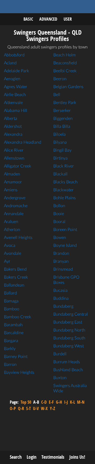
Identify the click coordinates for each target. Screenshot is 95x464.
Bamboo (11, 309)
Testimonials (52, 457)
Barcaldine (13, 333)
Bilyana (60, 142)
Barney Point (15, 356)
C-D (44, 402)
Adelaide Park (16, 71)
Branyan (61, 261)
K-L (72, 402)
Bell (56, 95)
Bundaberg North (69, 330)
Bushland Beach (68, 370)
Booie (58, 214)
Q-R (21, 408)
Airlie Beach (15, 95)
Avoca (9, 245)
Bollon (59, 206)
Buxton (59, 378)
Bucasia (60, 290)
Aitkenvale (13, 103)
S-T (28, 408)
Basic (28, 19)
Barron (10, 364)
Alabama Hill (15, 110)
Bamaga (11, 301)
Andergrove (14, 198)
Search (16, 457)
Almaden (12, 174)
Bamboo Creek (17, 317)
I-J (66, 402)
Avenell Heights (18, 237)
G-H (59, 402)
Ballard (10, 293)
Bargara (11, 341)
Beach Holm (64, 55)
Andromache (15, 206)
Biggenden (63, 118)
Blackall (60, 174)
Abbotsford (14, 55)
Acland (10, 63)
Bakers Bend (15, 269)
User (68, 19)
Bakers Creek (16, 277)
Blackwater (63, 190)
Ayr (7, 261)
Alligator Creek (17, 166)
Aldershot (13, 126)
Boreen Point (65, 230)
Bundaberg (63, 306)
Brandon (61, 253)
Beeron (59, 79)
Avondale (12, 253)
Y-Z (52, 408)
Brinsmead (63, 269)
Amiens (10, 190)
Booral (59, 222)
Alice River (13, 150)
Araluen (11, 222)
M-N (80, 402)
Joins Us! (77, 457)
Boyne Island (65, 245)
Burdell (59, 354)
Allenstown (14, 158)
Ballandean (14, 285)
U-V (36, 408)
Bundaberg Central (70, 314)
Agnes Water (15, 87)
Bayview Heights (19, 372)
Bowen (59, 237)
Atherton (12, 230)
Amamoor (13, 182)
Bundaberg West (68, 346)
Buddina (61, 298)
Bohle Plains (64, 198)
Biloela (59, 134)
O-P (13, 408)
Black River (63, 166)
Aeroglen (12, 79)
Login (31, 457)
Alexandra (13, 134)
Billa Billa (61, 126)
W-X (44, 408)
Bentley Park (64, 103)
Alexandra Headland (22, 142)
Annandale (13, 214)
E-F (51, 402)
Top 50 (26, 402)
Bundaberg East (67, 322)
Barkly (10, 349)
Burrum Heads (66, 362)
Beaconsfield (65, 63)
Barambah (13, 325)
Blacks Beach (65, 182)
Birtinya (60, 158)
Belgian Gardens (68, 87)
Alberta (10, 118)
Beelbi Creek (65, 71)
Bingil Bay (62, 150)
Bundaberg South (69, 338)
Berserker (62, 110)
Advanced (48, 19)
